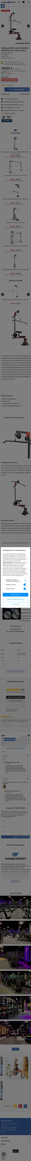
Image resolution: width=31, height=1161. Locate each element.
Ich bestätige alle (15, 594)
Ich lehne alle (15, 604)
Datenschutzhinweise (8, 562)
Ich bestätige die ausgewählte (15, 599)
